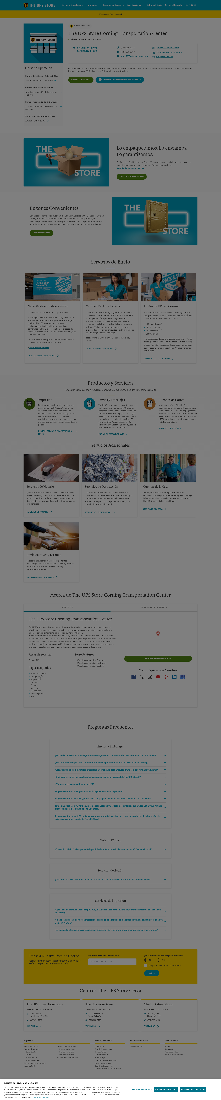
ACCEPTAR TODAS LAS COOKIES (193, 1089)
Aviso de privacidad (41, 1097)
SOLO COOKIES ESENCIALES (165, 1089)
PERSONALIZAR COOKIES (142, 1089)
